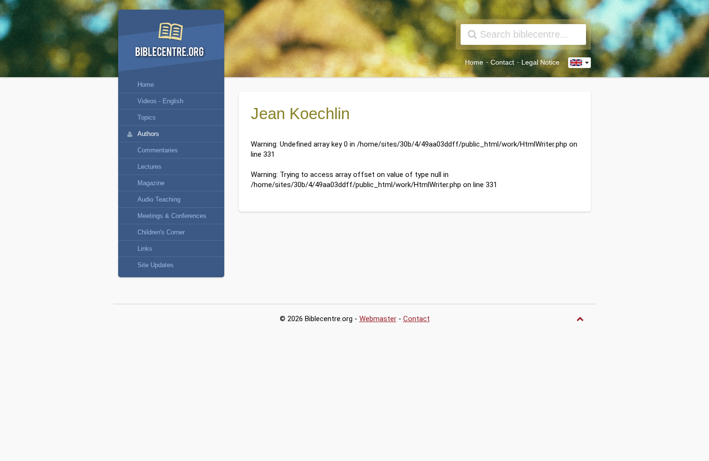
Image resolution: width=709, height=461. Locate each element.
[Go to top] (581, 319)
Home (474, 62)
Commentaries (157, 150)
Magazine (150, 183)
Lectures (149, 166)
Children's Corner (161, 232)
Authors (148, 133)
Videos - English (160, 101)
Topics (146, 117)
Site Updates (155, 265)
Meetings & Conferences (171, 215)
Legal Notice (540, 62)
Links (144, 248)
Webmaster (377, 318)
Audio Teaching (158, 199)
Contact (502, 62)
